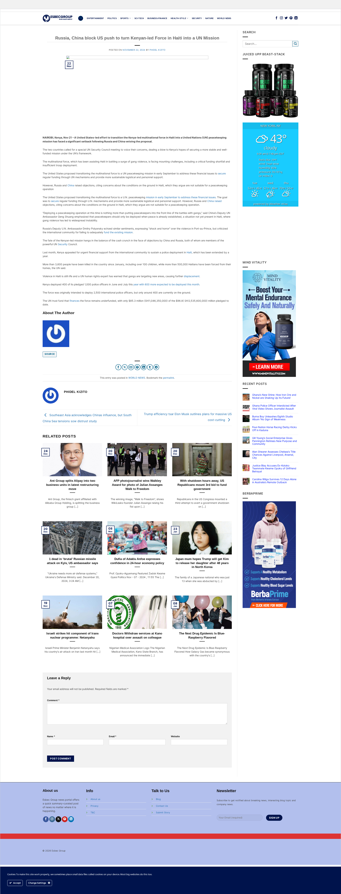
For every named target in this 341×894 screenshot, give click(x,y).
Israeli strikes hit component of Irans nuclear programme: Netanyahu (72, 635)
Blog (158, 799)
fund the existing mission (118, 232)
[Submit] (295, 44)
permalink (168, 377)
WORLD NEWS (224, 18)
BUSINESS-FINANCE (157, 18)
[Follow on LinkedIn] (295, 18)
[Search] (80, 18)
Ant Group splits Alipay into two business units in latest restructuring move (72, 484)
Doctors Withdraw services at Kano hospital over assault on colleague (137, 635)
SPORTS (124, 18)
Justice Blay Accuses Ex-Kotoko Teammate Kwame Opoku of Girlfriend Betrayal (274, 468)
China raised (214, 200)
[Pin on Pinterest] (137, 367)
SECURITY (197, 18)
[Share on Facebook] (118, 367)
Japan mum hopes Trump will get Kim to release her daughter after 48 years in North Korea (202, 563)
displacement (191, 276)
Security (62, 244)
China (70, 185)
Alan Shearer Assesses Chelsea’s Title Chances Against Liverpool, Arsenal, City (274, 454)
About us (95, 799)
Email (112, 736)
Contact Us (162, 806)
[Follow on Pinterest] (291, 18)
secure (222, 173)
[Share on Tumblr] (150, 367)
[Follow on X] (58, 819)
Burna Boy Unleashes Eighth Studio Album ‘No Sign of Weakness (272, 418)
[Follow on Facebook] (276, 18)
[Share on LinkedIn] (144, 367)
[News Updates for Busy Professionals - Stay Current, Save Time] (58, 18)
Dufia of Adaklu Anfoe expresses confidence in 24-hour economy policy (137, 561)
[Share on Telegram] (156, 367)
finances (74, 300)
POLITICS (112, 18)
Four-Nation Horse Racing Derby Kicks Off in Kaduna (274, 429)
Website (175, 736)
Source (50, 354)
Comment (53, 700)
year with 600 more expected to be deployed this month (166, 284)
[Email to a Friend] (131, 367)
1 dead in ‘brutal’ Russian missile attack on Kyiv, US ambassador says (72, 561)
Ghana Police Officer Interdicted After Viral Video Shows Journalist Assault (274, 407)
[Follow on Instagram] (281, 18)
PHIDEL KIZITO (158, 50)
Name (51, 736)
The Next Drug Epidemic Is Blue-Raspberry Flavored (202, 635)
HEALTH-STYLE (178, 18)
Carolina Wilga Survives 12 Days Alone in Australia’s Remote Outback (274, 481)
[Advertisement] (270, 233)
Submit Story (163, 812)
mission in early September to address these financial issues (181, 197)
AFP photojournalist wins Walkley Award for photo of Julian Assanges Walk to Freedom (137, 484)
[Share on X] (125, 367)
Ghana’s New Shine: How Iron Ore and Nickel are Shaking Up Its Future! (274, 396)
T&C (93, 812)
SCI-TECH (139, 18)
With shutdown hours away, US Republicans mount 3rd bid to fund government (202, 484)
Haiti (189, 252)
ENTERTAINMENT (95, 18)
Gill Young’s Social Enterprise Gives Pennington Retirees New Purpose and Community (274, 441)
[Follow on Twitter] (286, 18)
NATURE (209, 18)
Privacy (94, 806)
